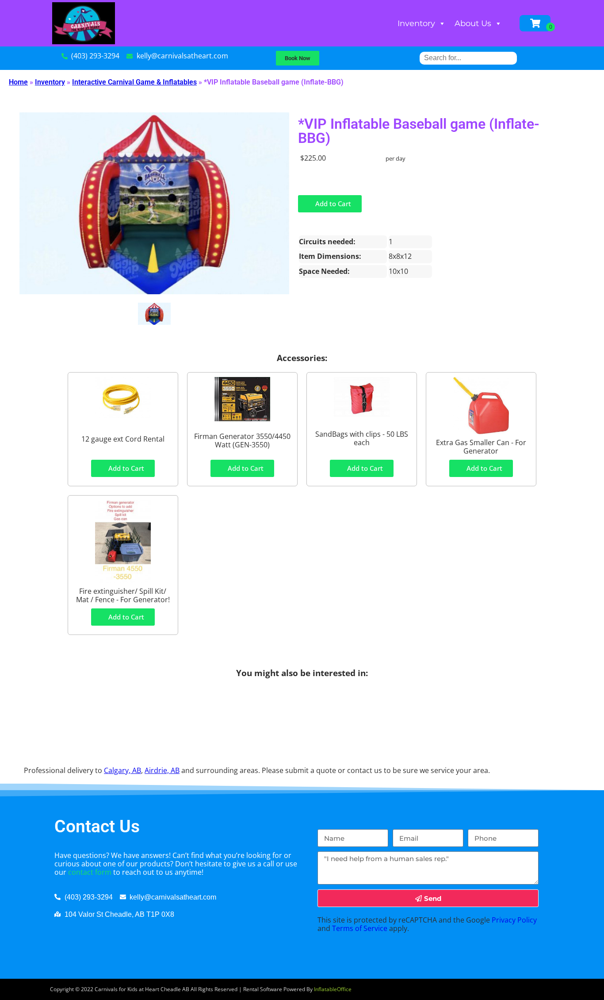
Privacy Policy (514, 920)
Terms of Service (359, 928)
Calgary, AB (122, 770)
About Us (473, 23)
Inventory (416, 23)
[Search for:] (468, 58)
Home (18, 82)
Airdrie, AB (162, 770)
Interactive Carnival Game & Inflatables (134, 82)
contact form (89, 872)
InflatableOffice (333, 989)
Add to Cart (332, 203)
